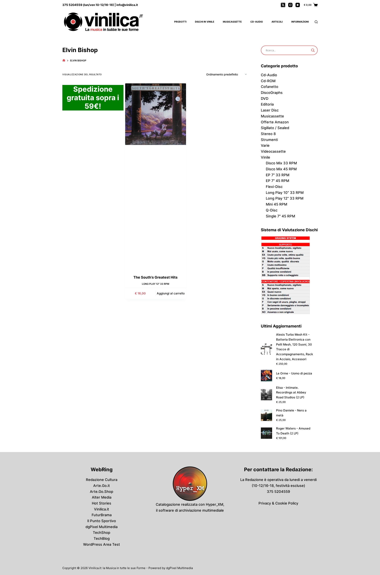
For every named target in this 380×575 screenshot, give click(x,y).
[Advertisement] (155, 211)
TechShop (101, 532)
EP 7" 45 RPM (277, 181)
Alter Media (101, 497)
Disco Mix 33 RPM (281, 163)
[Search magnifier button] (313, 50)
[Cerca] (316, 21)
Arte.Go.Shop (101, 491)
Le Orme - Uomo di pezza (294, 373)
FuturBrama (102, 515)
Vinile (265, 157)
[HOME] (63, 60)
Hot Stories (101, 503)
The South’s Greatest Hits (155, 277)
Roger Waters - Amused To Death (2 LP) (293, 430)
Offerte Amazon (275, 122)
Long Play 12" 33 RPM (155, 283)
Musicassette (232, 21)
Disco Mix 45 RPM (281, 169)
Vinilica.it (101, 509)
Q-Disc (271, 210)
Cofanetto (269, 87)
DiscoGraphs (272, 92)
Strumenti (269, 140)
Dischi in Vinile (204, 21)
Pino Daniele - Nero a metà (291, 412)
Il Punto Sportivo (101, 521)
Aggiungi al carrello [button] (171, 293)
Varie (265, 145)
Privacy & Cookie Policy (278, 503)
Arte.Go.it (101, 486)
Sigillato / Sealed (275, 128)
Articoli (277, 21)
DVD (264, 98)
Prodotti (180, 21)
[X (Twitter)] (283, 5)
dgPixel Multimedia (102, 527)
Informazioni (300, 21)
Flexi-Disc (274, 187)
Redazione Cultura (101, 480)
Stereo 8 (268, 134)
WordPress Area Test (101, 544)
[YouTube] (297, 5)
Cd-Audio (256, 21)
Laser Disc (270, 110)
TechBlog (102, 538)
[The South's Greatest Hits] (155, 114)
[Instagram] (290, 5)
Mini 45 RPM (276, 204)
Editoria (267, 104)
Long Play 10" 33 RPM (285, 192)
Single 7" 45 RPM (280, 216)
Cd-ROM (268, 81)
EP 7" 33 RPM (277, 175)
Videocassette (273, 151)
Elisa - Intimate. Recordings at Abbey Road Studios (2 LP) (291, 392)
